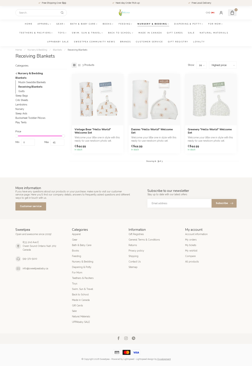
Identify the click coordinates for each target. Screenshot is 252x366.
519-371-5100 (30, 258)
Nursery (19, 109)
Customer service (149, 42)
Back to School (119, 33)
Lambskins (21, 104)
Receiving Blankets (77, 49)
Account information (196, 234)
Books (107, 24)
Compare (190, 256)
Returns (133, 245)
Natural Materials (214, 33)
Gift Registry (178, 42)
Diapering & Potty (187, 24)
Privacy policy (136, 250)
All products (192, 261)
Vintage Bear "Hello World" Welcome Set (93, 131)
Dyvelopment (164, 359)
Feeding (124, 24)
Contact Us (135, 261)
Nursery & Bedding (152, 24)
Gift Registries (136, 234)
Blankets (57, 49)
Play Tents (21, 122)
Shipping (133, 256)
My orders (191, 239)
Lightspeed (128, 359)
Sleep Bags (21, 95)
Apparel (43, 24)
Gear (59, 24)
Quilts (21, 91)
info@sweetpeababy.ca (35, 268)
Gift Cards (175, 33)
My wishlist (191, 250)
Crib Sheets (21, 100)
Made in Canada (150, 33)
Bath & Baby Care (83, 24)
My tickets (190, 245)
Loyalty (199, 42)
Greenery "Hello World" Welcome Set (210, 131)
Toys (61, 33)
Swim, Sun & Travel (86, 33)
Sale (191, 33)
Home (29, 24)
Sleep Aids (21, 113)
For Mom (214, 24)
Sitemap (133, 267)
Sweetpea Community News (94, 42)
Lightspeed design (145, 359)
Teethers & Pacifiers (35, 33)
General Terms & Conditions (144, 239)
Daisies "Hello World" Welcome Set (152, 131)
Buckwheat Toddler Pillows (30, 118)
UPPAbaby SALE (58, 42)
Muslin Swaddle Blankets (32, 82)
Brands (125, 42)
